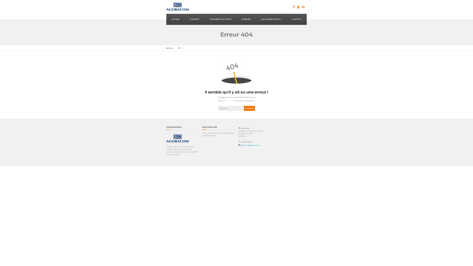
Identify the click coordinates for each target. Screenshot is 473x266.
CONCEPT (194, 19)
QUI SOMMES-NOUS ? (271, 19)
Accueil (229, 100)
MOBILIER (246, 19)
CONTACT (297, 19)
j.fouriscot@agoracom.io (250, 145)
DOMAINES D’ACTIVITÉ (220, 19)
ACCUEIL (176, 19)
